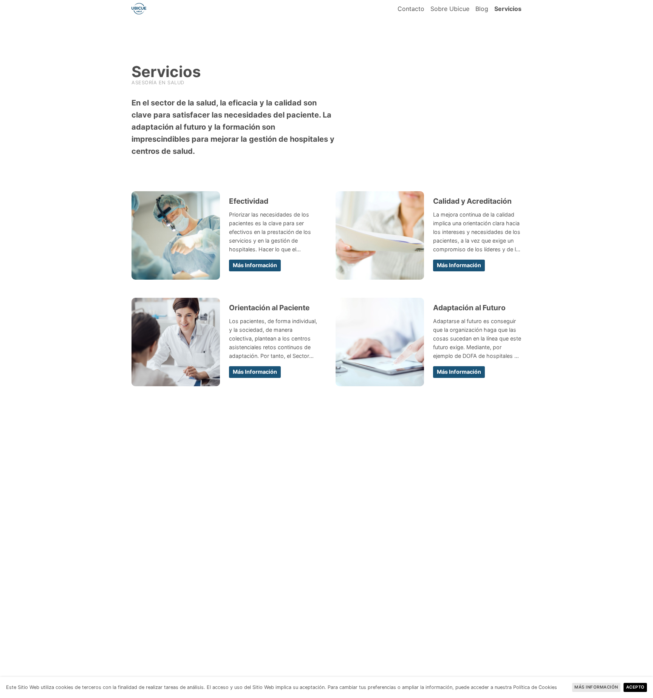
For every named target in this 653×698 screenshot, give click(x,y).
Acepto (635, 687)
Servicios (507, 8)
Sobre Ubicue (449, 8)
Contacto (411, 8)
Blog (481, 8)
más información (255, 265)
